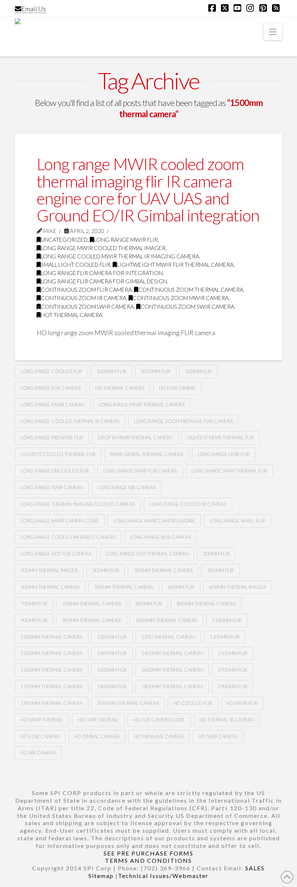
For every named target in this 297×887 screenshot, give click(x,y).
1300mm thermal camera (52, 653)
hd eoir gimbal (177, 388)
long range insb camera (160, 537)
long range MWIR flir (126, 239)
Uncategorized (64, 239)
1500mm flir (232, 653)
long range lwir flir (224, 454)
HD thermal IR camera (227, 720)
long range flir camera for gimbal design (104, 281)
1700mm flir (232, 670)
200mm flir (216, 554)
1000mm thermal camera (166, 620)
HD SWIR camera (218, 736)
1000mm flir (111, 371)
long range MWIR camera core (60, 521)
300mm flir (105, 570)
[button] (273, 32)
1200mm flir (112, 637)
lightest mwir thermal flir (220, 437)
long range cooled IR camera (188, 504)
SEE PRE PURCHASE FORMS (148, 853)
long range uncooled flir (55, 471)
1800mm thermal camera (172, 686)
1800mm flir (112, 686)
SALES (255, 868)
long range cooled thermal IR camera (70, 421)
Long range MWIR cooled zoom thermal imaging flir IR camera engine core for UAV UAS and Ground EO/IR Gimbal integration (148, 189)
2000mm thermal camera (128, 703)
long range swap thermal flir (229, 471)
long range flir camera (51, 388)
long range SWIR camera (52, 487)
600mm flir (181, 587)
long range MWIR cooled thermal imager (103, 248)
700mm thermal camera (91, 604)
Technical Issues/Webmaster (163, 875)
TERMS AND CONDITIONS (148, 860)
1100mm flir (227, 620)
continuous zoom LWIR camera (87, 306)
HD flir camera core (159, 720)
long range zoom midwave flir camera (183, 421)
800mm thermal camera (206, 604)
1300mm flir (224, 637)
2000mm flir (156, 371)
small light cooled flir (75, 264)
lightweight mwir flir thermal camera (175, 264)
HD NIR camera (38, 753)
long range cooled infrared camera (68, 537)
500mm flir (198, 371)
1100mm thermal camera (52, 637)
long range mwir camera (52, 404)
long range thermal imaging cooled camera (78, 504)
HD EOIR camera (40, 736)
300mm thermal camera (163, 570)
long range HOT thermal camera (147, 554)
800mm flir (148, 604)
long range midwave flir (52, 437)
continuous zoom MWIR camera (181, 298)
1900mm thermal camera (52, 703)
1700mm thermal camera (52, 686)
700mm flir (34, 604)
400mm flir (220, 570)
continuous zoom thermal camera (190, 289)
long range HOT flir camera (56, 554)
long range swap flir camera (140, 471)
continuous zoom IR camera (83, 298)
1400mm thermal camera (172, 653)
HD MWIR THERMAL (42, 720)
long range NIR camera (126, 487)
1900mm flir (232, 686)
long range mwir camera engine (154, 521)
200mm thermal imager (49, 570)
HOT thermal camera (72, 315)
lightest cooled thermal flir (58, 454)
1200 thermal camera (168, 637)
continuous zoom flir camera (86, 289)
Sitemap (101, 875)
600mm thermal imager (237, 587)
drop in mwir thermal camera (135, 437)
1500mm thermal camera (52, 670)
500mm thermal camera (123, 587)
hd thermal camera (120, 388)
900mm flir (34, 620)
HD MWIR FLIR (242, 703)
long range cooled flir (51, 371)
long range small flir (237, 521)
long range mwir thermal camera (142, 404)
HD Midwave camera (159, 736)
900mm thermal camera (91, 620)
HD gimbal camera (97, 736)
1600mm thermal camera (172, 670)
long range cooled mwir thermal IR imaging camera (120, 256)
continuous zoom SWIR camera (187, 306)
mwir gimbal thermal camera (146, 454)
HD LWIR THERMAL (98, 720)
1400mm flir (112, 653)
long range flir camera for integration (102, 273)
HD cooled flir (192, 703)
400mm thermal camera (50, 587)
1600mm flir (112, 670)
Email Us (33, 9)
